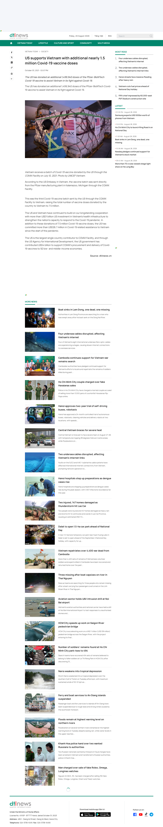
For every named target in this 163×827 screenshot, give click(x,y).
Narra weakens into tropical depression (80, 671)
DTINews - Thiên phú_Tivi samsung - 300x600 (134, 175)
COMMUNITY (86, 43)
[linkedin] (12, 62)
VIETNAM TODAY (24, 43)
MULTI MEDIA (104, 43)
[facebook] (12, 52)
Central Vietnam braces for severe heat (80, 430)
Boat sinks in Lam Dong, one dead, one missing (84, 309)
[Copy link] (12, 68)
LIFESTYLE (43, 43)
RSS (110, 36)
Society (44, 51)
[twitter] (12, 57)
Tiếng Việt (98, 36)
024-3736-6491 (26, 822)
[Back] (12, 79)
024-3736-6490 (44, 822)
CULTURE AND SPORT (64, 43)
